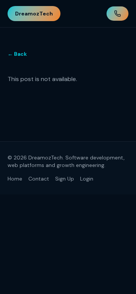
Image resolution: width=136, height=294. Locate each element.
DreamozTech (34, 13)
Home (15, 178)
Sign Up (64, 178)
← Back (17, 54)
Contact (38, 178)
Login (86, 178)
